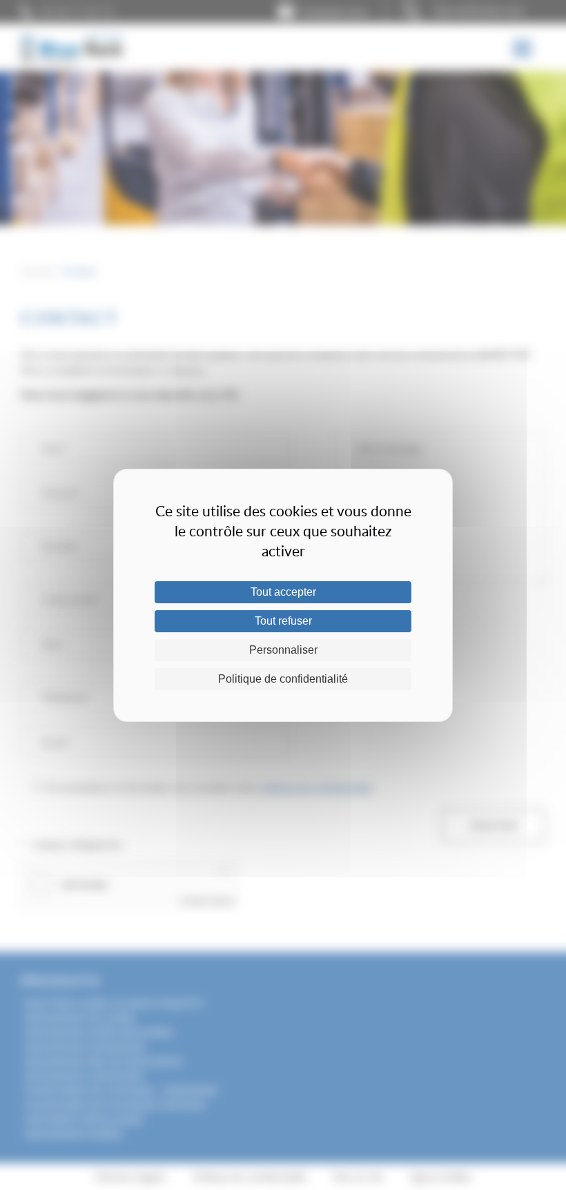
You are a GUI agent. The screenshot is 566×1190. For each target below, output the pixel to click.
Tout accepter (283, 592)
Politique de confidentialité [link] (283, 679)
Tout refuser (283, 621)
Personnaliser (283, 650)
